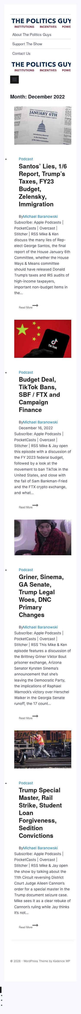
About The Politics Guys (31, 34)
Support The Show (27, 43)
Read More (28, 307)
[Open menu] (14, 80)
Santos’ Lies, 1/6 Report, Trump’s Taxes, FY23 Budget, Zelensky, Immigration (43, 184)
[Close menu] (1, 990)
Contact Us (21, 53)
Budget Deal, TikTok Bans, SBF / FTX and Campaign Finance (39, 394)
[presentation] (42, 126)
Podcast (26, 159)
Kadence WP (61, 961)
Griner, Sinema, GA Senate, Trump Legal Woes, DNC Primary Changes (41, 595)
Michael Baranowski (40, 216)
